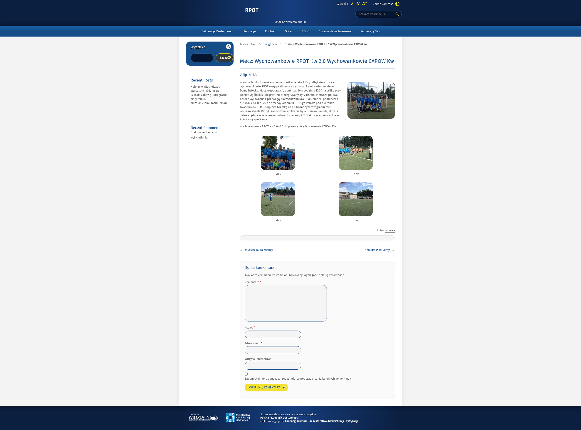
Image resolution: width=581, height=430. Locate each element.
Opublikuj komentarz (264, 388)
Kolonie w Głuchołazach (206, 87)
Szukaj (195, 51)
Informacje (249, 31)
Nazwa (250, 328)
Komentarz (253, 282)
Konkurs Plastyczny (377, 250)
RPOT (251, 10)
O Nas (289, 31)
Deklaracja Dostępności (217, 31)
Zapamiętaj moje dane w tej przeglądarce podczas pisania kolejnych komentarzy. (298, 379)
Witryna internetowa (258, 359)
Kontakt (270, 31)
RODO (306, 31)
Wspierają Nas (370, 31)
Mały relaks (198, 99)
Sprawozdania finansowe (335, 31)
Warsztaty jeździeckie (205, 91)
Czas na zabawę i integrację (209, 95)
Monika (390, 230)
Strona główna (268, 44)
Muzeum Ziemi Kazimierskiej (210, 103)
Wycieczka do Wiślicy (259, 250)
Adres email (253, 343)
